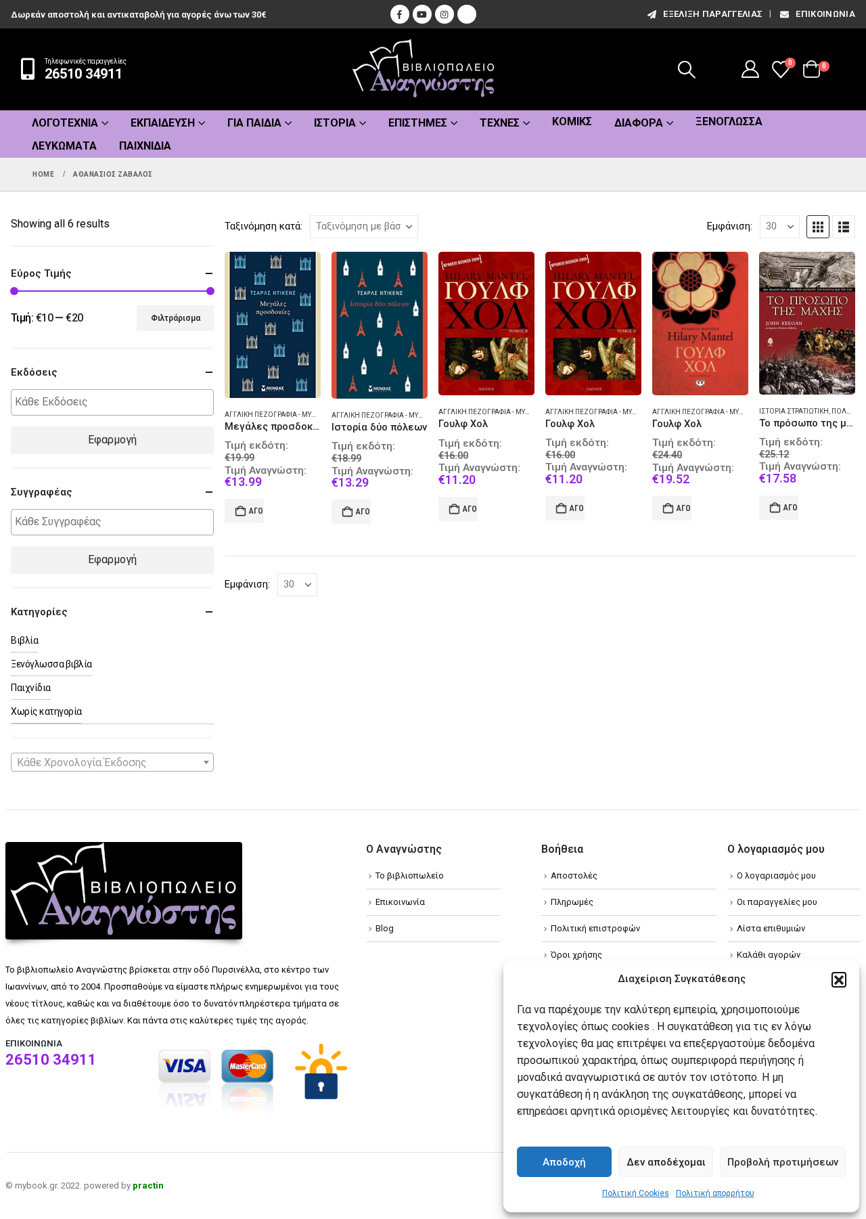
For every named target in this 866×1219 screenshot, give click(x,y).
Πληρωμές (572, 902)
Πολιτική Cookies (635, 1193)
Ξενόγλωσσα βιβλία (51, 664)
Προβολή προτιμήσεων (782, 1162)
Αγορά (256, 511)
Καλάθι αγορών (768, 955)
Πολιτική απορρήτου (715, 1193)
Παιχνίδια (145, 145)
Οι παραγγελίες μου (777, 902)
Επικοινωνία (825, 14)
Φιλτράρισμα (175, 318)
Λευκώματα (64, 145)
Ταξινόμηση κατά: (263, 226)
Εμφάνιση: (729, 226)
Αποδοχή (564, 1162)
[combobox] (112, 762)
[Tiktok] (466, 14)
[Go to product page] (273, 325)
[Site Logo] (423, 69)
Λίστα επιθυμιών (771, 928)
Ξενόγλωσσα (729, 121)
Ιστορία (335, 122)
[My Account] (750, 69)
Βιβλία (24, 640)
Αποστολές (574, 875)
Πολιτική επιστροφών (595, 928)
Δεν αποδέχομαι (666, 1162)
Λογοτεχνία (65, 122)
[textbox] (115, 402)
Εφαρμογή (112, 439)
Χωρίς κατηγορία (46, 711)
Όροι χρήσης (576, 955)
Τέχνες (500, 122)
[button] (839, 979)
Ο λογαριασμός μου (776, 875)
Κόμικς (572, 121)
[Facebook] (399, 14)
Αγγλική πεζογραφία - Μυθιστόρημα (288, 414)
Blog (384, 928)
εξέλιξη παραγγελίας (712, 14)
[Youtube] (422, 14)
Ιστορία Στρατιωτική (794, 411)
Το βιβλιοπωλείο (409, 875)
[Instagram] (444, 14)
